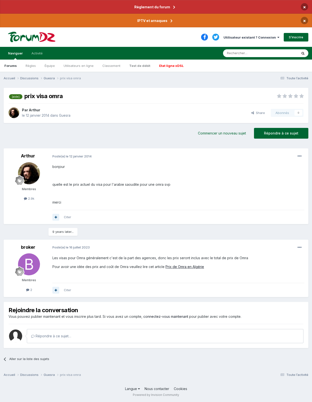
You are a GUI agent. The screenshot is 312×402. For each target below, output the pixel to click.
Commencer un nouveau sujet (222, 133)
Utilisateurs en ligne (79, 66)
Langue (131, 389)
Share (259, 113)
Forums (10, 66)
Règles (31, 66)
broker (28, 247)
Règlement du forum (152, 7)
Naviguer (15, 53)
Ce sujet (285, 53)
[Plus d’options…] (299, 156)
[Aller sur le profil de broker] (29, 264)
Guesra (64, 115)
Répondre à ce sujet (281, 133)
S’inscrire (296, 37)
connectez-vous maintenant (165, 316)
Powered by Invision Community (156, 395)
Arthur (34, 110)
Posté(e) (72, 156)
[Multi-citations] (55, 217)
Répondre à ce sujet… (53, 336)
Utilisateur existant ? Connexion (250, 37)
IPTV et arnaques (152, 21)
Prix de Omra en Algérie (185, 267)
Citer (67, 217)
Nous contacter (157, 389)
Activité (37, 53)
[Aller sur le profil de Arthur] (14, 112)
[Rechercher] (303, 53)
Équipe (50, 66)
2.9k (30, 198)
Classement (111, 66)
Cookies (180, 389)
